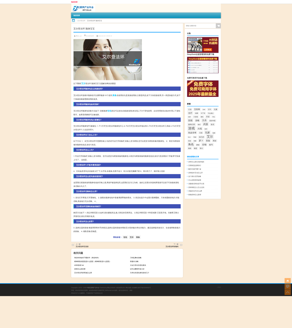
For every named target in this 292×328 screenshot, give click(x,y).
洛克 (212, 124)
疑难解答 (135, 287)
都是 (195, 148)
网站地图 (128, 287)
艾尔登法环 (81, 20)
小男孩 (219, 287)
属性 (202, 117)
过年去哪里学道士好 (137, 269)
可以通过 (210, 113)
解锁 (197, 145)
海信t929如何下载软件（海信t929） (87, 257)
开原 (208, 116)
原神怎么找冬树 (79, 269)
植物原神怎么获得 (194, 194)
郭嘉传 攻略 (134, 261)
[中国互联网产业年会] (83, 4)
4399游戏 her (79, 265)
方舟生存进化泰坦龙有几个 (139, 272)
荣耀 (195, 141)
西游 (214, 140)
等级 (194, 137)
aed (80, 36)
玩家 (207, 132)
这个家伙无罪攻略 (194, 176)
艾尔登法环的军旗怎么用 (83, 272)
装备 (114, 95)
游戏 (191, 128)
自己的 (201, 137)
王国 (200, 133)
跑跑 (189, 148)
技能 (190, 120)
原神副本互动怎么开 (195, 172)
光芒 (190, 112)
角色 (191, 144)
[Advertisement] (68, 312)
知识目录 (74, 2)
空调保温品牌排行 (194, 165)
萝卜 (201, 140)
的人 (189, 137)
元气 (209, 109)
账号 (211, 144)
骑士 (201, 148)
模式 (199, 124)
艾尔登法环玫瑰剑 (172, 246)
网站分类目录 (111, 287)
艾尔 (83, 83)
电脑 (214, 133)
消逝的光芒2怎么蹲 (195, 191)
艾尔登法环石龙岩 (82, 246)
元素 (215, 109)
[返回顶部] (287, 292)
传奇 (204, 109)
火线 (200, 128)
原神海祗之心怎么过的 (196, 187)
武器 (205, 124)
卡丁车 (203, 113)
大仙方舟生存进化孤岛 (138, 265)
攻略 (197, 120)
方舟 (204, 120)
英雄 (189, 141)
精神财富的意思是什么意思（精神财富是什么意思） (92, 261)
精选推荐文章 (120, 287)
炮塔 (206, 129)
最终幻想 (191, 124)
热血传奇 (192, 132)
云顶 (189, 109)
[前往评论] (287, 286)
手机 (213, 117)
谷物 (204, 144)
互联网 (197, 109)
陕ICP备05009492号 (144, 287)
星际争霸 (212, 121)
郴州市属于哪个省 (194, 169)
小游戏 (195, 117)
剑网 (196, 113)
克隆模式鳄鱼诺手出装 (196, 183)
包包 (109, 110)
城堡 (189, 117)
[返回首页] (287, 280)
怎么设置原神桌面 (194, 180)
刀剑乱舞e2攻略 (135, 257)
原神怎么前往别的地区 (196, 162)
